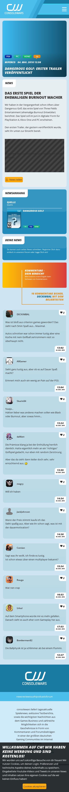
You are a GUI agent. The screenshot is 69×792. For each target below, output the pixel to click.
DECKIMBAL (44, 296)
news (19, 696)
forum (49, 696)
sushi (33, 696)
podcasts (41, 696)
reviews (26, 696)
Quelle (10, 205)
